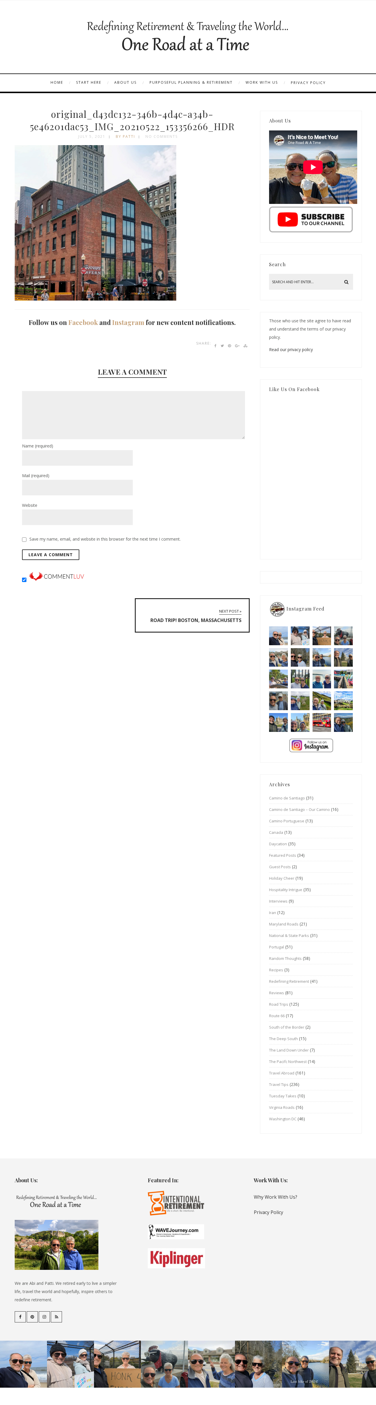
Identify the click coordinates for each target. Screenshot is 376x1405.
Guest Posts (280, 866)
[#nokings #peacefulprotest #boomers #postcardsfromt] (300, 635)
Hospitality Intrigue (285, 889)
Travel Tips (278, 1084)
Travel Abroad (281, 1073)
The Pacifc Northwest (288, 1061)
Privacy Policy (308, 82)
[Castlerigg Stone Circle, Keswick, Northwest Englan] (300, 700)
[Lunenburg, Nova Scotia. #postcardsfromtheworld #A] (343, 679)
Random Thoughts (285, 958)
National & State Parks (289, 935)
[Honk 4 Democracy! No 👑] (322, 635)
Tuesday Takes (282, 1096)
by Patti (125, 136)
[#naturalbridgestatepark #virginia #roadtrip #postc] (300, 657)
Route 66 (277, 1015)
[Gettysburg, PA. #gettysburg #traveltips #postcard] (278, 679)
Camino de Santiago (287, 798)
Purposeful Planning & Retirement (191, 82)
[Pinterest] (32, 1316)
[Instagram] (44, 1316)
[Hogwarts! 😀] (300, 722)
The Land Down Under (289, 1050)
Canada (276, 832)
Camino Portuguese (286, 821)
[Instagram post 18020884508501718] (343, 700)
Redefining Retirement (289, 981)
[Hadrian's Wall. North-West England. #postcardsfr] (322, 700)
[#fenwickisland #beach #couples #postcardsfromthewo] (278, 635)
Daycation (278, 843)
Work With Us (262, 82)
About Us (125, 82)
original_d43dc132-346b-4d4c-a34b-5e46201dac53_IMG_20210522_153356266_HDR (132, 120)
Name (37, 446)
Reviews (276, 992)
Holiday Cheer (281, 878)
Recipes (276, 970)
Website (29, 505)
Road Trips (278, 1004)
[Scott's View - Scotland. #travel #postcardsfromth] (343, 722)
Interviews (278, 901)
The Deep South (283, 1038)
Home (57, 82)
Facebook (83, 322)
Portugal (276, 947)
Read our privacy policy (291, 349)
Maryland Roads (283, 924)
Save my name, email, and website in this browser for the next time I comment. (105, 539)
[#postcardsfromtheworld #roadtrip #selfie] (343, 635)
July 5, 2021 (91, 136)
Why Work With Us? (275, 1197)
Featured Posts (282, 855)
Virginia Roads (282, 1107)
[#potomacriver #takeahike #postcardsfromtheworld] (322, 657)
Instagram (128, 322)
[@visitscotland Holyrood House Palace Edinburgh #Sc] (278, 722)
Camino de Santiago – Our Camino (299, 809)
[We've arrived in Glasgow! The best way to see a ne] (322, 722)
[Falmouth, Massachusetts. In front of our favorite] (278, 657)
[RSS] (56, 1316)
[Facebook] (20, 1316)
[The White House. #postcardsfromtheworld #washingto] (300, 679)
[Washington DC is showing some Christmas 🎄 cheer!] (343, 657)
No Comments (161, 136)
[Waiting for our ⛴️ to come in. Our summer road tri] (278, 700)
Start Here (88, 82)
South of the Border (286, 1027)
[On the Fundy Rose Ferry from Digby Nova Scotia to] (322, 679)
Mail (35, 475)
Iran (272, 912)
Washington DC (282, 1118)
